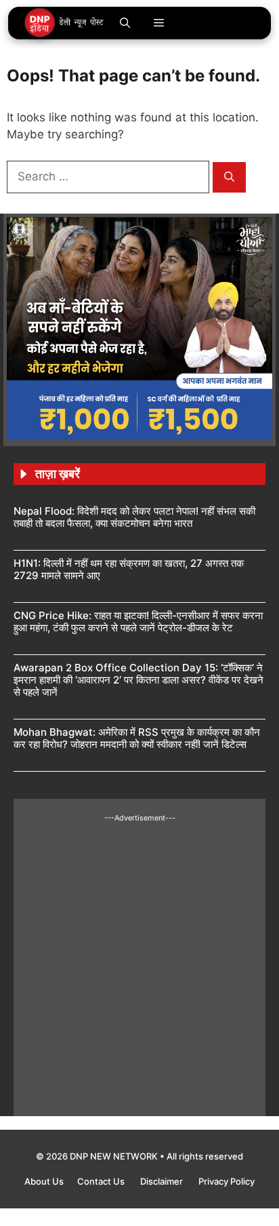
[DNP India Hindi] (64, 23)
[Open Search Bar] (125, 23)
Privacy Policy (226, 1181)
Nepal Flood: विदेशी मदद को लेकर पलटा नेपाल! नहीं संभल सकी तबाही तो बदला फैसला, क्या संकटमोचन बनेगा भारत (134, 517)
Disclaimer (162, 1181)
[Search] (229, 177)
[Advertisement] (139, 963)
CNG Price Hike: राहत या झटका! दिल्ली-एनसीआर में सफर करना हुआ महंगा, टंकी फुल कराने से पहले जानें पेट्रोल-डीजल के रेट (138, 621)
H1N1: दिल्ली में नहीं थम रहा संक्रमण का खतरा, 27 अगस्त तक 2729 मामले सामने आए (129, 569)
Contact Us (102, 1181)
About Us (44, 1181)
